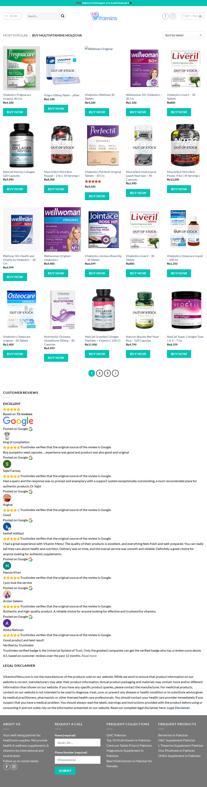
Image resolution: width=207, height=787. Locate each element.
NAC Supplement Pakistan (176, 740)
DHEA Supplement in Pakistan (179, 756)
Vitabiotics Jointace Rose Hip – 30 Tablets (103, 257)
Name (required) (65, 735)
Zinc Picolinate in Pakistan (176, 750)
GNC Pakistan (116, 735)
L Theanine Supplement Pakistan (181, 745)
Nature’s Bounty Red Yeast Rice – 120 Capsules (142, 338)
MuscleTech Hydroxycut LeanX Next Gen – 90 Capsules (141, 175)
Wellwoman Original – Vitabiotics (58, 257)
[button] (12, 16)
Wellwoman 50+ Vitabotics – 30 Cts (144, 96)
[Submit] (62, 16)
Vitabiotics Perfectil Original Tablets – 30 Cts (103, 173)
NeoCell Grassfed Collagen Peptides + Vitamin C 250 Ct (102, 338)
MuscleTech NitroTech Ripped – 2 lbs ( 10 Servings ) (61, 173)
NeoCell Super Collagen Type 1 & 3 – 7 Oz (185, 338)
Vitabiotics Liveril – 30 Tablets (181, 96)
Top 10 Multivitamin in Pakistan (129, 740)
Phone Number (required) (71, 752)
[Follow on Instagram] (173, 16)
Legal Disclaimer (178, 708)
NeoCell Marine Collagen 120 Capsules (19, 173)
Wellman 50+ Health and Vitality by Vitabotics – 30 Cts (19, 259)
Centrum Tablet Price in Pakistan (129, 745)
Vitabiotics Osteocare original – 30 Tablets (16, 338)
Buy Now (15, 112)
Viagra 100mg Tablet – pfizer (62, 95)
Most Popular (15, 35)
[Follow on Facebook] (165, 16)
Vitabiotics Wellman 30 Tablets (99, 96)
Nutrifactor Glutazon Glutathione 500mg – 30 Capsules (59, 340)
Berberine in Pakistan (173, 735)
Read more (89, 655)
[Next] (115, 373)
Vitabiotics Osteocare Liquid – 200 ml (185, 257)
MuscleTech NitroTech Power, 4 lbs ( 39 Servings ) (183, 173)
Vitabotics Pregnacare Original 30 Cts (17, 96)
